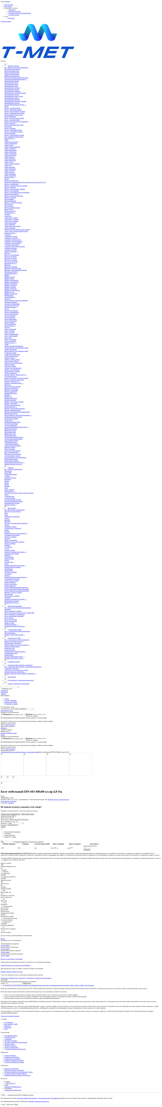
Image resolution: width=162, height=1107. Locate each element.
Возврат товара (9, 1044)
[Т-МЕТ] (38, 59)
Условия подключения (11, 1057)
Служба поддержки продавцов (14, 1062)
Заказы (6, 699)
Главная (3, 752)
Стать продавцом (10, 1055)
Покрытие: (4, 825)
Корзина (3, 733)
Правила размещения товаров (14, 1060)
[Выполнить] (33, 709)
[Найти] (19, 687)
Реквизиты (7, 1027)
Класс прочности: (6, 821)
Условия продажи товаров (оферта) (15, 1073)
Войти (3, 710)
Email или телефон (32, 716)
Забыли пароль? (10, 724)
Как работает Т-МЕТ (11, 1024)
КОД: (2, 796)
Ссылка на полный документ (10, 1016)
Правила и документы (11, 1068)
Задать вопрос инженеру (8, 801)
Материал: (4, 823)
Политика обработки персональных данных (18, 1072)
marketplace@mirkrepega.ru (12, 1087)
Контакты (11, 18)
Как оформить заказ (10, 1035)
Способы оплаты (13, 15)
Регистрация (9, 710)
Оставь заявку (5, 945)
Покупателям (8, 5)
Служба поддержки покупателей (15, 1049)
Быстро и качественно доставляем (11, 959)
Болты (20, 752)
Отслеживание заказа (7, 709)
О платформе (8, 1022)
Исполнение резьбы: (7, 819)
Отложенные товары (11, 704)
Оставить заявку (6, 21)
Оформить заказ (11, 733)
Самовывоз (11, 10)
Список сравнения (10, 700)
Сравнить (11, 803)
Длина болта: (5, 818)
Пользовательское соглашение (14, 1070)
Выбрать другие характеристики (58, 799)
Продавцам (8, 6)
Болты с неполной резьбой (30, 752)
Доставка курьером (14, 11)
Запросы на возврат (10, 702)
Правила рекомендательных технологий (17, 1075)
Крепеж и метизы (11, 752)
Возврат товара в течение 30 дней (11, 972)
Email (2, 983)
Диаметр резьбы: (6, 816)
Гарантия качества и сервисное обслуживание (15, 965)
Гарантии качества (10, 1046)
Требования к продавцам (12, 1059)
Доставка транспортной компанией (19, 13)
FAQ (6, 1029)
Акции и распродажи (11, 1047)
